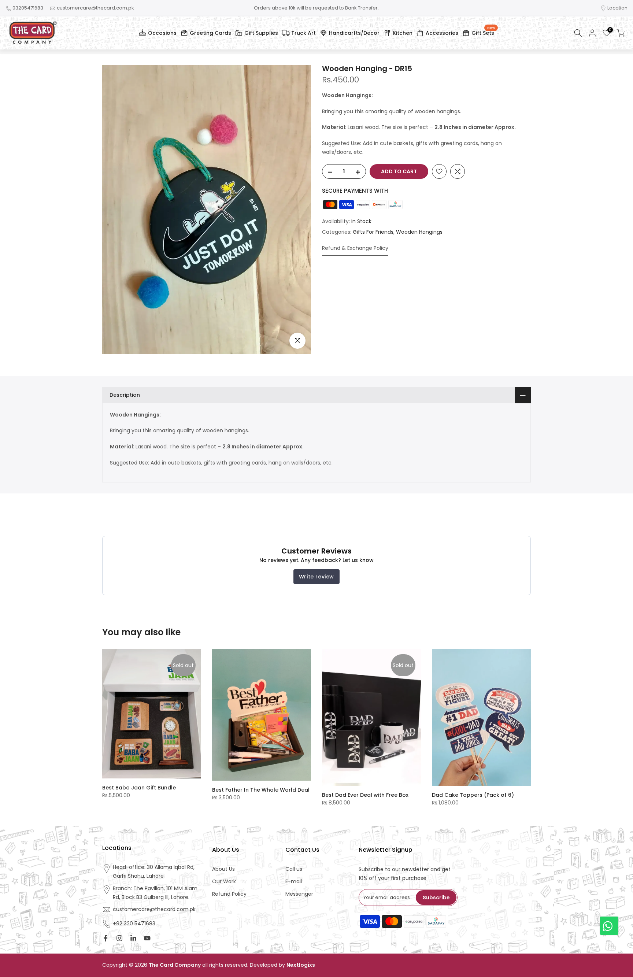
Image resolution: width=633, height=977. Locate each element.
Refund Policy (229, 894)
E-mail (293, 881)
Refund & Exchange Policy (355, 248)
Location (617, 7)
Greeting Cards (210, 33)
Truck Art (303, 33)
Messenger (299, 894)
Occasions (162, 33)
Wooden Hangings (419, 232)
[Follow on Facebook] (105, 938)
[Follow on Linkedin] (133, 938)
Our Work (224, 881)
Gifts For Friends (373, 232)
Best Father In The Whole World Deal (261, 789)
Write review (316, 576)
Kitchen (402, 33)
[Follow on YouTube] (147, 938)
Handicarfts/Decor (354, 33)
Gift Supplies (261, 33)
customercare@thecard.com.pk (95, 7)
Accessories (442, 33)
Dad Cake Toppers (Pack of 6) (473, 795)
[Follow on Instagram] (119, 938)
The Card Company (175, 965)
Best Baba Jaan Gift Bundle (139, 787)
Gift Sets (483, 32)
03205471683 (27, 7)
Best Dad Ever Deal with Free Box (365, 795)
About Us (223, 869)
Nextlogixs (300, 965)
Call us (293, 869)
